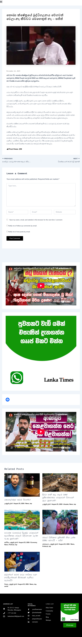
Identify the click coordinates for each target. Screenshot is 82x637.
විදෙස (6, 584)
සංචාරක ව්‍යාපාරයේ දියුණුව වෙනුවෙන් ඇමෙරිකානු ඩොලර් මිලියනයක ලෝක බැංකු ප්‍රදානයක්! (21, 536)
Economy (34, 542)
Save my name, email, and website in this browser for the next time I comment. (36, 220)
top (31, 503)
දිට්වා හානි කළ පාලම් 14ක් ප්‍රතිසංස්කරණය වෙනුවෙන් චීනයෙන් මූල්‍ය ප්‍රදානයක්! (58, 498)
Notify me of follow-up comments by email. (22, 226)
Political (11, 544)
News (27, 503)
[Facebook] (8, 400)
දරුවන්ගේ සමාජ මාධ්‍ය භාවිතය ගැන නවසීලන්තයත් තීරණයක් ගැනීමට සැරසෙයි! (20, 578)
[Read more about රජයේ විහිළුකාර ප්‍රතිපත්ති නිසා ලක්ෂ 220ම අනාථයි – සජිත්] (60, 522)
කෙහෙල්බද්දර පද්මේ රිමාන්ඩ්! (17, 500)
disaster (66, 504)
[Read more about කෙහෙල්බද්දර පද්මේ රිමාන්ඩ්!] (22, 485)
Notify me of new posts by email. (19, 232)
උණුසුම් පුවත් (8, 503)
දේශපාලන (45, 544)
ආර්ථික (6, 542)
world (6, 586)
